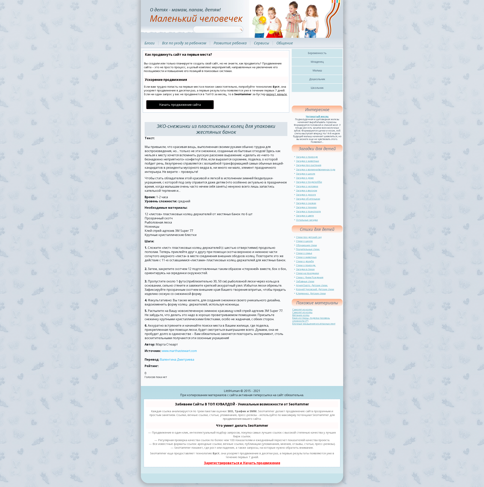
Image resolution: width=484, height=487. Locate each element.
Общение (284, 43)
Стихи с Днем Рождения (309, 277)
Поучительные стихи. (308, 249)
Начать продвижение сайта (180, 105)
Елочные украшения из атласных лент (313, 323)
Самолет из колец (302, 309)
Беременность (317, 53)
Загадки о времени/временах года (315, 169)
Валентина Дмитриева (177, 359)
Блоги (149, 43)
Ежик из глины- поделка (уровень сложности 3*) (311, 319)
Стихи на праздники (307, 273)
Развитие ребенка (230, 43)
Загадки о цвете (305, 215)
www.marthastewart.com (179, 351)
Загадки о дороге (306, 194)
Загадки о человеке (307, 186)
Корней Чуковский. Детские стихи (315, 289)
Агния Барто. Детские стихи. (312, 285)
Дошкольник (317, 79)
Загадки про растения (308, 165)
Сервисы (261, 43)
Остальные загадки (307, 220)
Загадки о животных (307, 161)
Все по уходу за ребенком (184, 43)
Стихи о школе (304, 241)
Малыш (317, 70)
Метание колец (300, 315)
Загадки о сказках (306, 203)
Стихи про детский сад (308, 237)
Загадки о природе (307, 156)
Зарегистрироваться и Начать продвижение (242, 463)
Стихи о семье (304, 253)
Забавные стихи (305, 281)
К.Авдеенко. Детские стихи (311, 293)
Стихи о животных (306, 257)
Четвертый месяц (317, 116)
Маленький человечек (196, 18)
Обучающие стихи (306, 245)
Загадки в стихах (305, 269)
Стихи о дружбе (305, 261)
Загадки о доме (305, 177)
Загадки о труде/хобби (309, 182)
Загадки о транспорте (308, 211)
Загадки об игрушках (308, 198)
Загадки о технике (306, 207)
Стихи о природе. (306, 265)
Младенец (317, 61)
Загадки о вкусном (306, 190)
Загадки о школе (305, 173)
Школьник (317, 88)
